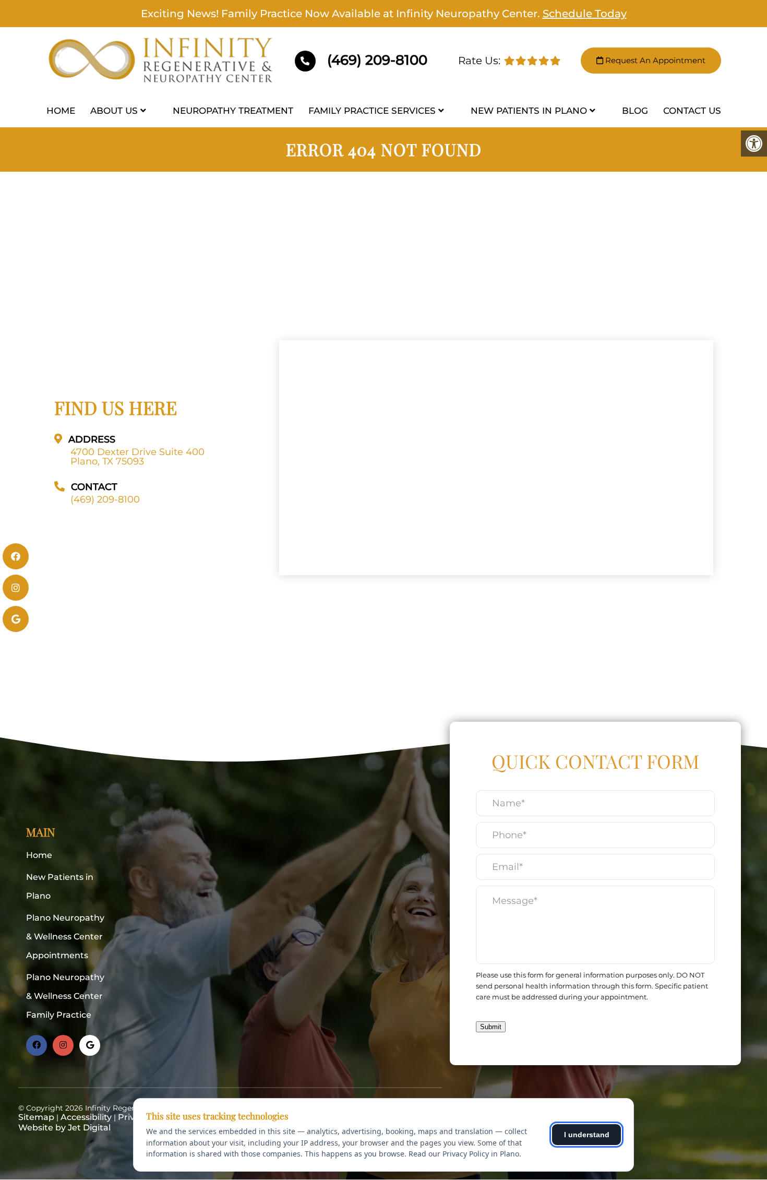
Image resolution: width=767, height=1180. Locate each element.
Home (60, 110)
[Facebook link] (36, 1045)
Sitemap (36, 1117)
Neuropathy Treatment (233, 110)
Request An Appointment (654, 60)
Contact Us (692, 110)
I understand (586, 1134)
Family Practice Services (372, 110)
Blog (635, 110)
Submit (490, 1027)
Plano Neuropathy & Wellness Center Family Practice (65, 996)
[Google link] (89, 1045)
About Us (114, 110)
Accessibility (86, 1117)
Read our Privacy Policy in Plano (464, 1154)
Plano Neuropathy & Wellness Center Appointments (65, 936)
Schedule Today (585, 13)
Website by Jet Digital (64, 1128)
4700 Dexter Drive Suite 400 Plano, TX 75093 (137, 456)
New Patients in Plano (529, 110)
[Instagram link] (63, 1045)
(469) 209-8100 (375, 60)
